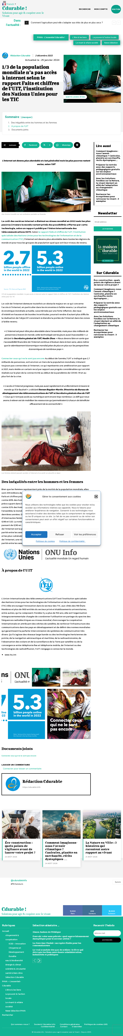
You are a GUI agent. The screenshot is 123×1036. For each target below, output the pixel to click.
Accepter (36, 534)
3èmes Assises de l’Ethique (47, 932)
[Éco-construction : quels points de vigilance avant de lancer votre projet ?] (21, 824)
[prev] (114, 23)
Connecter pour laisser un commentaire (22, 768)
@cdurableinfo (19, 880)
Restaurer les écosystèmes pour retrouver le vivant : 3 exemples (107, 198)
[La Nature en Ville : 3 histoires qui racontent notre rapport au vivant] (102, 824)
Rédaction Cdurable (20, 55)
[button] (96, 496)
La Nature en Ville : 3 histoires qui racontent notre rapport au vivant (101, 847)
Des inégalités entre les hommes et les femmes (34, 122)
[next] (119, 23)
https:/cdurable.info (31, 787)
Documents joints (20, 129)
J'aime (73, 906)
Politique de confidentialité (72, 541)
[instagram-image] (7, 896)
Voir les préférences (85, 534)
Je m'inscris (107, 940)
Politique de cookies (45, 541)
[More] (77, 145)
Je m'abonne (107, 229)
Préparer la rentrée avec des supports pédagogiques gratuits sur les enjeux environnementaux (108, 169)
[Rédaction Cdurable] (5, 56)
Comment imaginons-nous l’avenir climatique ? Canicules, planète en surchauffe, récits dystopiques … (108, 156)
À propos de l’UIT (19, 126)
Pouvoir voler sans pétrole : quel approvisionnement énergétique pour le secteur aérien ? (61, 937)
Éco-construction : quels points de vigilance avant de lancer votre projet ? (107, 282)
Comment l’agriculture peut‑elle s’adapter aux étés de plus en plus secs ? (67, 22)
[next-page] (39, 961)
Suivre (118, 882)
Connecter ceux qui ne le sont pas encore (23, 358)
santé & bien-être (75, 97)
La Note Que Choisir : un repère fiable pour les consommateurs (57, 944)
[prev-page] (34, 961)
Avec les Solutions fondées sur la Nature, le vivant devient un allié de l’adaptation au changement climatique (107, 184)
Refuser (60, 534)
